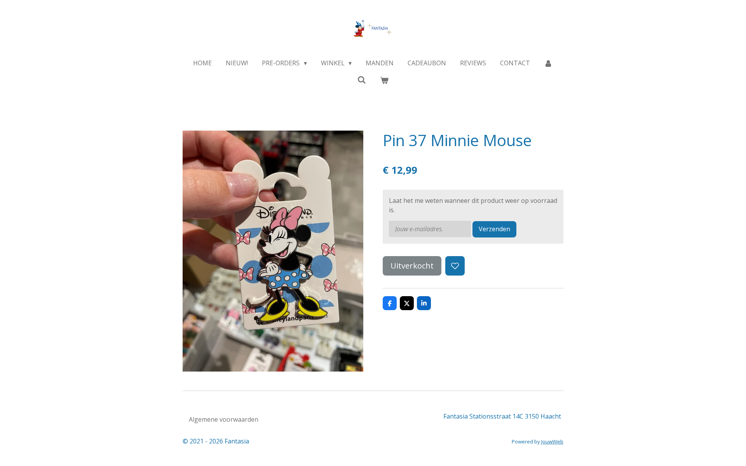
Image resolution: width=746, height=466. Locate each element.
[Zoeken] (361, 79)
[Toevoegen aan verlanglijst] (455, 266)
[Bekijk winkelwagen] (384, 80)
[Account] (548, 63)
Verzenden (494, 229)
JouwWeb (552, 441)
